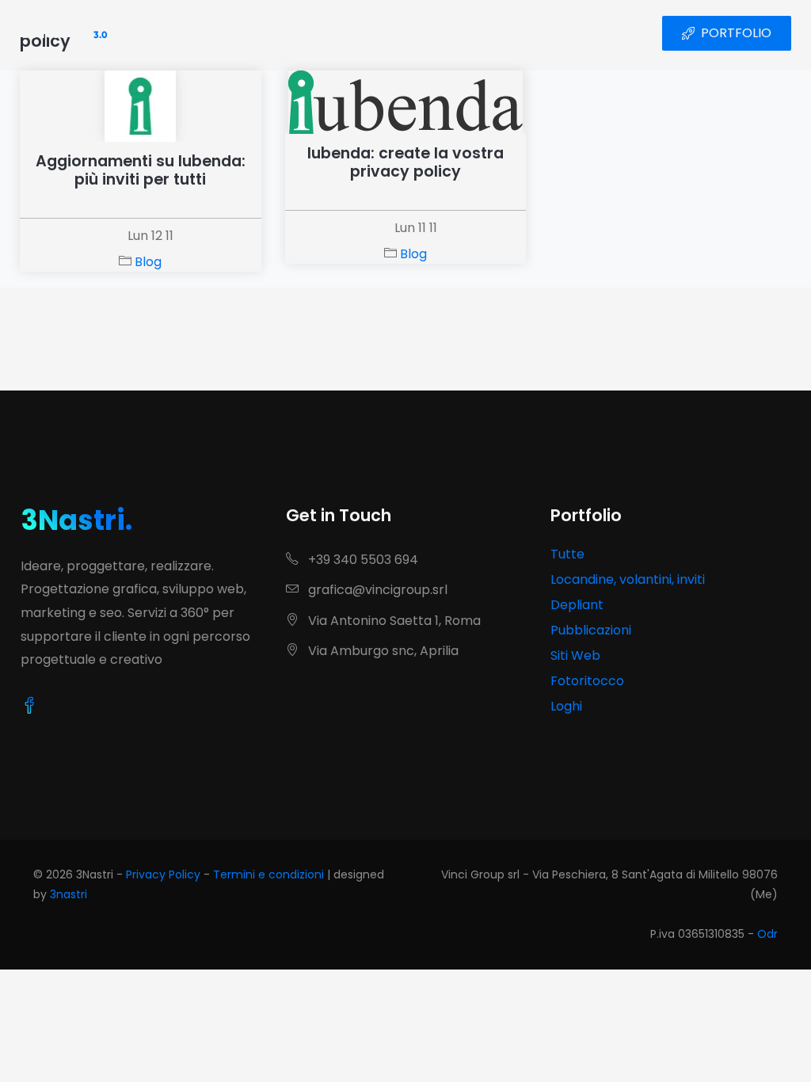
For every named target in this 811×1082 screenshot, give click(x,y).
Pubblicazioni (590, 630)
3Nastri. (76, 520)
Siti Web (575, 655)
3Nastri (64, 33)
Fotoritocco (587, 681)
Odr (767, 934)
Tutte (567, 554)
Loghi (566, 706)
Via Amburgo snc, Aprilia (382, 651)
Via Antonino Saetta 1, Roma (393, 620)
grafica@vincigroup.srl (376, 590)
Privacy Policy (163, 874)
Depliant (576, 605)
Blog (148, 262)
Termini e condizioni (268, 874)
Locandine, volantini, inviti (627, 579)
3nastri (68, 894)
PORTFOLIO (736, 33)
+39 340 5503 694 (361, 560)
